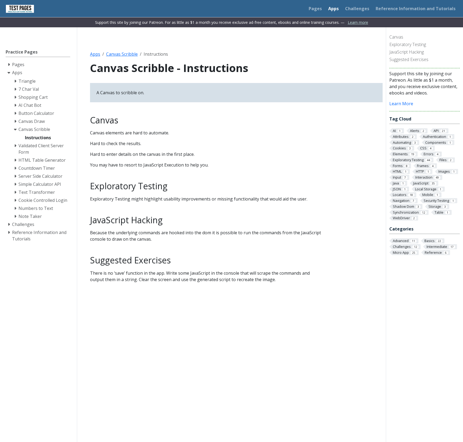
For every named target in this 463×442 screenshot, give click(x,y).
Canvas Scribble (122, 54)
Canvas (396, 37)
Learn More (401, 104)
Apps (95, 54)
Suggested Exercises (408, 59)
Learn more (358, 22)
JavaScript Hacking (406, 52)
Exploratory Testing (407, 44)
